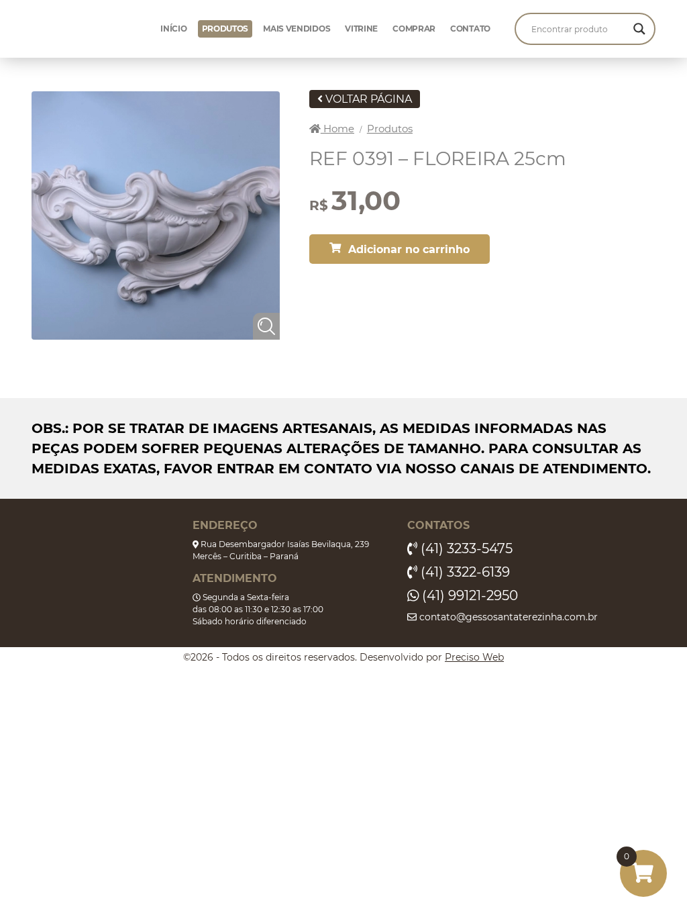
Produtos (225, 28)
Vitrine (361, 28)
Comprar (413, 28)
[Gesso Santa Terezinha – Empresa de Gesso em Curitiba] (94, 28)
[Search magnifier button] (639, 28)
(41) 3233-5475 (465, 548)
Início (173, 28)
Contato (470, 28)
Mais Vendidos (296, 28)
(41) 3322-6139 (463, 572)
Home (337, 128)
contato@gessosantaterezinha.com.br (507, 617)
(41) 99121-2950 (468, 595)
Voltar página (367, 99)
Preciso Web (474, 657)
